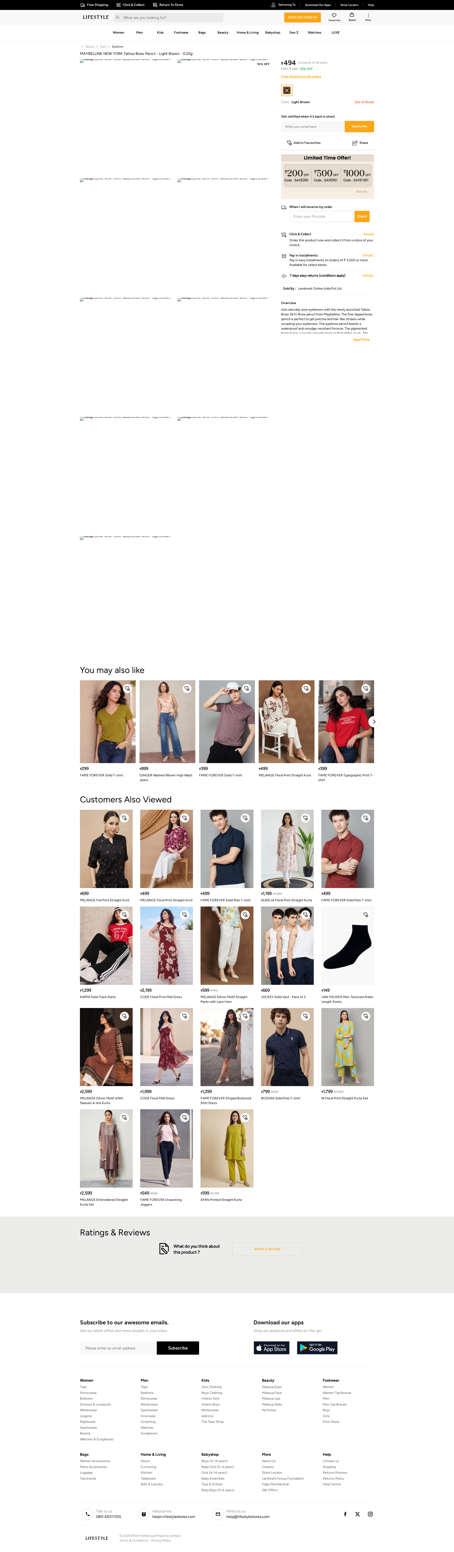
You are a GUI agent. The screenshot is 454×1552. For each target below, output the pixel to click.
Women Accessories (95, 1461)
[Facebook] (345, 1514)
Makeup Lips (271, 1399)
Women (328, 1387)
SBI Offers (270, 1490)
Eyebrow (117, 46)
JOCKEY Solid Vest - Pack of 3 (283, 997)
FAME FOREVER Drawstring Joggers (161, 1202)
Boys (326, 1410)
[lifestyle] (96, 17)
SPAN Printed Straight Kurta (221, 1200)
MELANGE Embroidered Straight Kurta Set (104, 1202)
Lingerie (86, 1416)
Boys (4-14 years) (214, 1461)
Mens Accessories (93, 1467)
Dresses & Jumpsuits (95, 1404)
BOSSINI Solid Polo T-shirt (280, 1098)
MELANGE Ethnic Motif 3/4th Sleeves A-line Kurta (101, 1100)
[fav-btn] (127, 688)
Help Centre (332, 1484)
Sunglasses (149, 1433)
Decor (145, 1461)
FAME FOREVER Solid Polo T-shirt (226, 900)
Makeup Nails (272, 1404)
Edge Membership (275, 1484)
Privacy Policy (161, 1541)
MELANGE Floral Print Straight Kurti (285, 775)
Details (361, 191)
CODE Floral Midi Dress (157, 1098)
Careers (268, 1467)
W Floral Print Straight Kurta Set (344, 1098)
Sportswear (88, 1428)
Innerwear (148, 1416)
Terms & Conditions (133, 1541)
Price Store (331, 1422)
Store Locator (272, 1473)
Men (326, 1399)
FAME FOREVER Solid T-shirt (101, 775)
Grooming (148, 1422)
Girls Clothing (211, 1387)
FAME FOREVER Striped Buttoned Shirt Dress (226, 1100)
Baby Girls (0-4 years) (217, 1467)
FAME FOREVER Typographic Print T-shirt (345, 777)
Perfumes (269, 1410)
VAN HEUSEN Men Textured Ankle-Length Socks (347, 999)
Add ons (207, 1416)
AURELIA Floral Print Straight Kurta (286, 900)
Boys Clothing (211, 1393)
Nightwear (88, 1422)
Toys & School (211, 1484)
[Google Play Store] (317, 1348)
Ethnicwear (88, 1393)
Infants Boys (210, 1404)
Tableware (148, 1479)
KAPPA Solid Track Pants (98, 997)
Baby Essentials (212, 1479)
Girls (326, 1416)
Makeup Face (272, 1393)
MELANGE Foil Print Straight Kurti (104, 900)
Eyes (103, 46)
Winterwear (88, 1410)
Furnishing (148, 1467)
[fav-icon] (334, 16)
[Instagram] (370, 1514)
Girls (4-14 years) (214, 1473)
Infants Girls (210, 1399)
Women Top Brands (337, 1393)
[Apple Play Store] (271, 1348)
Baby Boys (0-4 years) (217, 1490)
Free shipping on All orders (301, 77)
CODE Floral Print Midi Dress (161, 997)
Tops (83, 1387)
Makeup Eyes (272, 1387)
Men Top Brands (335, 1404)
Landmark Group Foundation (283, 1479)
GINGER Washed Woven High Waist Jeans (166, 777)
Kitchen (146, 1473)
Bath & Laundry (152, 1484)
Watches (147, 1428)
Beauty (90, 46)
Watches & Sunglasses (97, 1439)
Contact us (331, 1461)
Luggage (86, 1473)
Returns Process (335, 1473)
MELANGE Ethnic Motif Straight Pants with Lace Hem (224, 999)
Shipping (329, 1467)
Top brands (88, 1479)
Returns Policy (333, 1479)
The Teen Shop (212, 1422)
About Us (269, 1461)
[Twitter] (357, 1514)
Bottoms (86, 1399)
